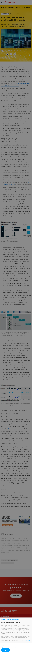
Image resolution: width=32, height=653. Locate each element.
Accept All (5, 650)
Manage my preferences (9, 645)
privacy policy (27, 640)
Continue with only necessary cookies (10, 619)
